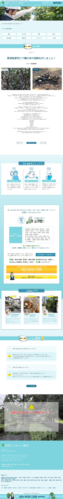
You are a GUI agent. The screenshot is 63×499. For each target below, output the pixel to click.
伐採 (39, 34)
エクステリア (39, 38)
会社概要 (60, 4)
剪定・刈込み (17, 4)
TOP (2, 4)
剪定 (9, 34)
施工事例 (11, 4)
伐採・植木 (23, 4)
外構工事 (24, 38)
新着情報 (6, 4)
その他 (54, 38)
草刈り (54, 34)
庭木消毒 (9, 38)
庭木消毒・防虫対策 (37, 4)
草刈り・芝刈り (29, 4)
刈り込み (24, 34)
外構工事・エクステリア (46, 4)
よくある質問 (54, 4)
